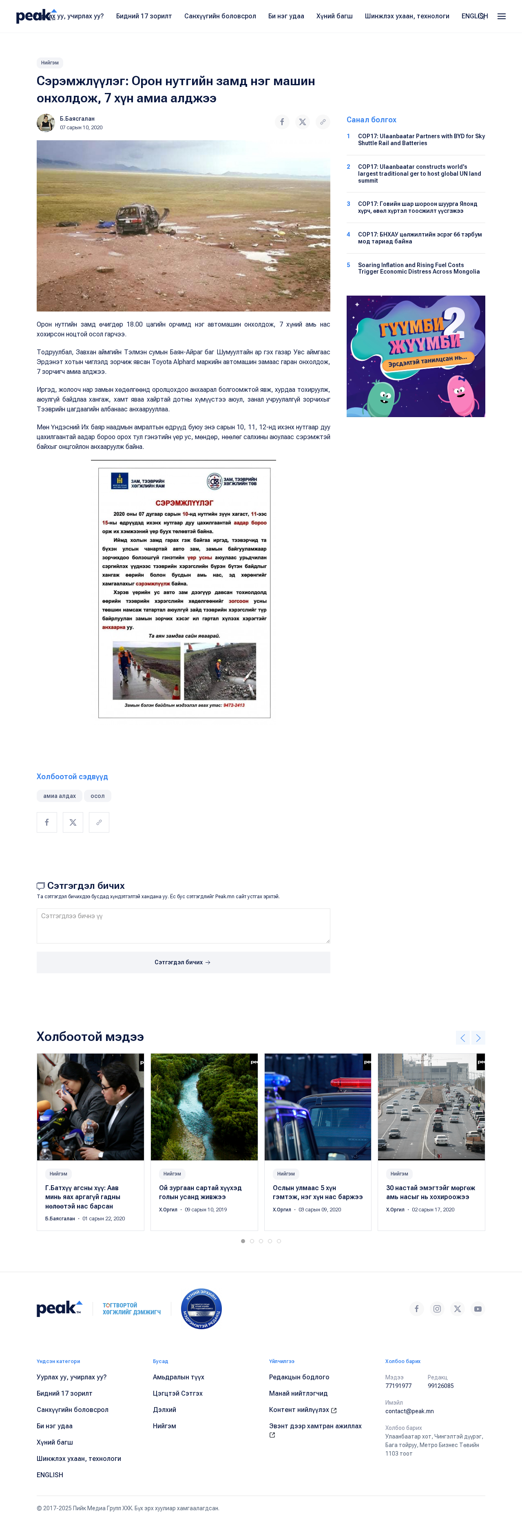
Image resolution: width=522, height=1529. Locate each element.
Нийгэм (50, 63)
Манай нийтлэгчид (298, 1393)
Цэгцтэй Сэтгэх (178, 1393)
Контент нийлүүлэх (300, 1410)
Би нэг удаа (286, 16)
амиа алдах (59, 796)
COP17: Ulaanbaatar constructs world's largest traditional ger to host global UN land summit (419, 174)
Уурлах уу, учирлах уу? (69, 16)
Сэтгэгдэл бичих (179, 962)
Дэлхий (164, 1410)
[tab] (243, 1241)
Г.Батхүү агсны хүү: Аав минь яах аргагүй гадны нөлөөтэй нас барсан (82, 1197)
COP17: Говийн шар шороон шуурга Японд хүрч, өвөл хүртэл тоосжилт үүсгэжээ (418, 207)
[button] (502, 16)
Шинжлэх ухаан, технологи (407, 16)
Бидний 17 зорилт (144, 16)
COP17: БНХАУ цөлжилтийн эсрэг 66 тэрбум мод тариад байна (420, 238)
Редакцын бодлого (299, 1377)
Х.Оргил (169, 1210)
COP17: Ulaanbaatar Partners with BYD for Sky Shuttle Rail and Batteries (421, 139)
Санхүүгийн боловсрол (220, 16)
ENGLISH (475, 16)
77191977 (398, 1386)
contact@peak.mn (409, 1411)
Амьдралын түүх (178, 1377)
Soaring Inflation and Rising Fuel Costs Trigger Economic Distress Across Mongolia (419, 268)
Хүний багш (334, 16)
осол (98, 796)
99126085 (441, 1386)
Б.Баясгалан (77, 118)
